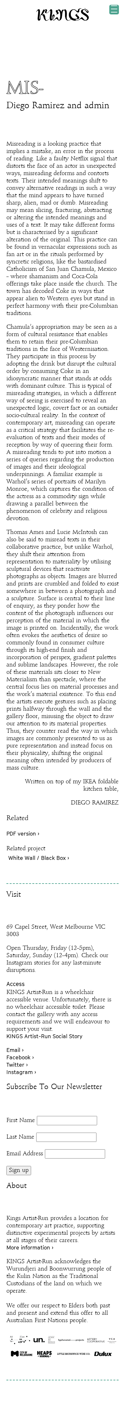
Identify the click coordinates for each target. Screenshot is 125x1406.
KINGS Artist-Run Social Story (44, 1036)
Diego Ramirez (35, 106)
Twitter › (17, 1065)
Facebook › (20, 1057)
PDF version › (22, 833)
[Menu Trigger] (114, 9)
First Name (20, 1120)
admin (97, 106)
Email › (15, 1050)
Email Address (24, 1154)
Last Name (20, 1137)
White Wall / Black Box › (38, 858)
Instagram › (21, 1072)
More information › (30, 1247)
